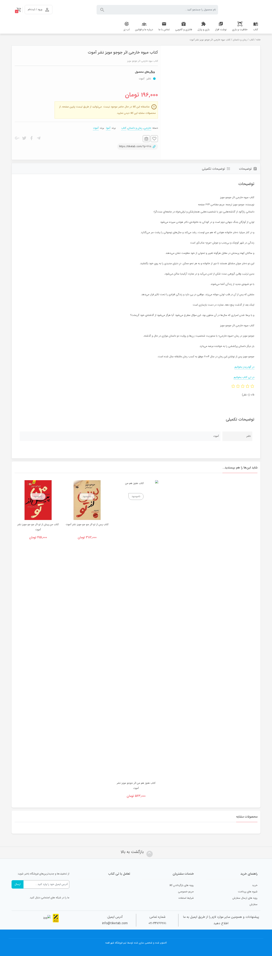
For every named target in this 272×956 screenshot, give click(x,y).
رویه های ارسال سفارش (244, 898)
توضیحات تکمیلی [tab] (213, 168)
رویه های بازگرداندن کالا (181, 885)
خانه (258, 40)
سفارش (253, 904)
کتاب (251, 40)
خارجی (147, 128)
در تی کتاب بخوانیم (244, 377)
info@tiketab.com (115, 923)
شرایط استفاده (186, 898)
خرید (254, 885)
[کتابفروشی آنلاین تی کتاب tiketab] (242, 10)
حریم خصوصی (186, 892)
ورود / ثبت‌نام (35, 9)
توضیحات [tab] (245, 168)
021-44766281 (157, 923)
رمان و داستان (240, 40)
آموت (108, 128)
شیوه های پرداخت (247, 892)
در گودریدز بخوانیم (244, 367)
